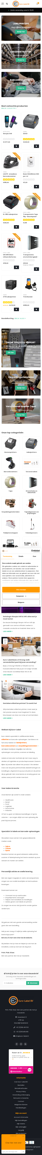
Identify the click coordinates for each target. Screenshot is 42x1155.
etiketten (5, 739)
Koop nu (21, 60)
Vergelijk (21, 1130)
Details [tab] (21, 556)
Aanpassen (20, 596)
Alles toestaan (21, 589)
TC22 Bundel (27, 297)
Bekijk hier (21, 32)
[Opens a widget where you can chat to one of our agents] (13, 1143)
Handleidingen (21, 1108)
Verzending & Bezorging (21, 1095)
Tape (3, 476)
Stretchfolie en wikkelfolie (27, 477)
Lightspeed (36, 1147)
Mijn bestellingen (21, 1120)
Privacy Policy (21, 1091)
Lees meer (7, 631)
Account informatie (21, 1117)
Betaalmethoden (21, 1088)
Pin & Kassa (5, 538)
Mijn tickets (21, 1124)
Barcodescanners (7, 457)
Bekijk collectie (8, 108)
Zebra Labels (27, 538)
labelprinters (21, 743)
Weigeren (21, 602)
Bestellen (21, 1085)
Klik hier (11, 352)
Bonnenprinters (7, 438)
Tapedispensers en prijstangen (29, 498)
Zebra (7, 846)
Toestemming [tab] (7, 556)
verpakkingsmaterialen (27, 746)
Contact (21, 1101)
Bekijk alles (20, 318)
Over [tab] (34, 556)
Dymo (7, 850)
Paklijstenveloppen (8, 518)
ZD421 (25, 134)
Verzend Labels (28, 457)
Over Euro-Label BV (21, 1082)
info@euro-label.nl (22, 1036)
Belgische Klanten (21, 1105)
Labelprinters (27, 438)
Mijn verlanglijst (21, 1127)
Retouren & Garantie (21, 1098)
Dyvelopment (28, 1150)
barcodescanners (8, 746)
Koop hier (21, 415)
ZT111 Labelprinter (9, 297)
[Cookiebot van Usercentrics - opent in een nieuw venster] (31, 551)
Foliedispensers (28, 518)
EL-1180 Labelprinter (10, 214)
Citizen (8, 848)
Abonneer (34, 983)
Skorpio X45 (7, 134)
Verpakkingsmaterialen (9, 497)
